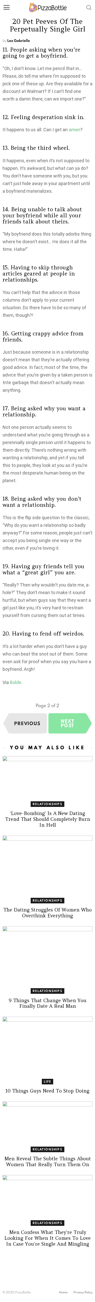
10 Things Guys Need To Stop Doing (47, 1091)
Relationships (47, 804)
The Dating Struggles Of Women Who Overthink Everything (47, 913)
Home (63, 1292)
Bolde (15, 682)
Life (47, 1081)
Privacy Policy (82, 1292)
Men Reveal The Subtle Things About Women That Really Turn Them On (47, 1161)
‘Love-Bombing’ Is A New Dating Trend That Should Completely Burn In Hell (47, 819)
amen (74, 129)
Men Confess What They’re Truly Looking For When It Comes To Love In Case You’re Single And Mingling (47, 1238)
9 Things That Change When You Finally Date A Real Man (47, 1003)
